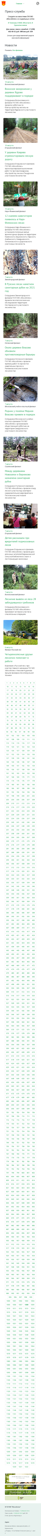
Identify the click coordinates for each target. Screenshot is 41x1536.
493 (18, 981)
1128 (26, 1395)
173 (7, 781)
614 (23, 1056)
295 (18, 856)
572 (23, 1030)
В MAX (20, 23)
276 (12, 845)
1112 (20, 1384)
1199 (32, 1448)
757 (18, 1146)
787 (18, 1165)
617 (7, 1060)
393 (28, 917)
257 (7, 834)
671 (7, 1094)
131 (7, 754)
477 (28, 969)
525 (28, 999)
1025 (8, 1320)
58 (33, 709)
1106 (14, 1380)
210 (12, 803)
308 (23, 864)
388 (33, 913)
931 (18, 1256)
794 (23, 1169)
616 (33, 1056)
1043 (26, 1331)
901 (18, 1237)
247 (18, 826)
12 (16, 687)
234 (12, 819)
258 (12, 834)
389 (7, 917)
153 (28, 766)
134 (23, 754)
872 (23, 1218)
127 (18, 751)
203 (7, 800)
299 (7, 860)
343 (18, 886)
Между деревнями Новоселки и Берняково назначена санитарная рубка (18, 476)
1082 (20, 1361)
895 (18, 1233)
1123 (26, 1391)
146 (23, 762)
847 (18, 1203)
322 (33, 871)
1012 (20, 1308)
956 (23, 1271)
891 (28, 1229)
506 (23, 988)
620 (23, 1060)
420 (12, 935)
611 (7, 1056)
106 (33, 736)
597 (28, 1045)
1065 (8, 1350)
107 (7, 739)
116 (23, 743)
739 (18, 1135)
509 (7, 992)
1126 (14, 1395)
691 (18, 1105)
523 (18, 999)
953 (7, 1271)
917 (7, 1248)
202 (33, 796)
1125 (8, 1395)
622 (33, 1060)
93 (33, 728)
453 (28, 954)
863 (7, 1214)
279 (28, 845)
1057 (20, 1342)
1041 (14, 1331)
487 (18, 977)
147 (28, 762)
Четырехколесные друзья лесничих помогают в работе (19, 658)
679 (18, 1097)
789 (28, 1165)
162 (12, 773)
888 (12, 1229)
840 (12, 1199)
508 (33, 988)
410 (23, 928)
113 (7, 743)
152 (23, 766)
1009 (32, 1305)
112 (33, 739)
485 (7, 977)
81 (12, 724)
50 (29, 705)
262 (33, 834)
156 (12, 770)
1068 (26, 1350)
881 (7, 1226)
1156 (14, 1418)
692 (23, 1105)
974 (23, 1282)
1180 (8, 1437)
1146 (14, 1410)
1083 (26, 1361)
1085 (8, 1365)
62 (20, 713)
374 (23, 905)
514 (33, 992)
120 (12, 747)
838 (33, 1195)
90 (20, 728)
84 (25, 724)
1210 (8, 1459)
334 (33, 879)
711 (28, 1116)
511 (18, 992)
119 (7, 747)
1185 (8, 1440)
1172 (20, 1429)
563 (7, 1026)
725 (7, 1128)
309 (28, 864)
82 (16, 724)
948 (12, 1267)
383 (7, 913)
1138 (26, 1403)
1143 (26, 1406)
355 (18, 894)
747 (28, 1139)
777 (28, 1158)
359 (7, 898)
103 (18, 736)
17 (7, 690)
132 (12, 754)
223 (18, 811)
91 (25, 728)
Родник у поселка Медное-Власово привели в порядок (20, 412)
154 (33, 766)
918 (12, 1248)
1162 (20, 1422)
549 (28, 1015)
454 (33, 954)
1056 (14, 1342)
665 (7, 1090)
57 (29, 709)
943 (18, 1263)
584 (23, 1037)
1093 (26, 1369)
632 (23, 1067)
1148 (26, 1410)
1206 (14, 1455)
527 (7, 1003)
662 (23, 1086)
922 (33, 1248)
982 (33, 1286)
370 (33, 901)
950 (23, 1267)
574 (33, 1030)
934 (33, 1256)
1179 (32, 1433)
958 (33, 1271)
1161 (14, 1422)
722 (23, 1124)
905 (7, 1241)
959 (7, 1275)
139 (18, 758)
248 (23, 826)
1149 (32, 1410)
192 (12, 792)
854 (23, 1207)
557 (7, 1022)
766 (33, 1150)
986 (23, 1290)
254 (23, 830)
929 (7, 1256)
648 (12, 1079)
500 (23, 984)
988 (33, 1290)
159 (28, 770)
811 (18, 1180)
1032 (20, 1324)
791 (7, 1169)
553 (18, 1018)
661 (18, 1086)
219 (28, 807)
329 (7, 879)
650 (23, 1079)
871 (18, 1218)
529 (18, 1003)
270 (12, 841)
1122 (20, 1391)
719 (7, 1124)
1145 (8, 1410)
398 (23, 920)
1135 (8, 1403)
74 (12, 721)
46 (12, 705)
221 (7, 811)
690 (12, 1105)
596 (23, 1045)
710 (23, 1116)
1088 (26, 1365)
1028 (26, 1320)
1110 (8, 1384)
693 (28, 1105)
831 (28, 1192)
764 (23, 1150)
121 (18, 747)
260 (23, 834)
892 (33, 1229)
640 (33, 1071)
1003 (26, 1301)
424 (33, 935)
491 (7, 981)
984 (12, 1290)
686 (23, 1101)
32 (12, 698)
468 (12, 966)
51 (33, 705)
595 (18, 1045)
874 (33, 1218)
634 (33, 1067)
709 (18, 1116)
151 (18, 766)
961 (18, 1275)
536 (23, 1007)
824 (23, 1188)
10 (7, 687)
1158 (26, 1418)
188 (23, 788)
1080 (8, 1361)
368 (23, 901)
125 (7, 751)
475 (18, 969)
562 (33, 1022)
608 (23, 1052)
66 (7, 717)
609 (28, 1052)
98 (24, 732)
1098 (26, 1373)
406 (33, 924)
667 (18, 1090)
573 (28, 1030)
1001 (14, 1301)
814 (33, 1180)
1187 (20, 1440)
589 (18, 1041)
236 (23, 819)
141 (28, 758)
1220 (14, 1467)
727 (18, 1128)
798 (12, 1173)
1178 (26, 1433)
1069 (32, 1350)
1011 (14, 1308)
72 (33, 717)
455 (7, 958)
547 (18, 1015)
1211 (14, 1459)
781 (18, 1161)
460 (33, 958)
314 (23, 868)
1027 (20, 1320)
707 (7, 1116)
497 (7, 984)
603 (28, 1048)
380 (23, 909)
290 (23, 852)
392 (23, 917)
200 (23, 796)
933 (28, 1256)
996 (15, 1297)
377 (7, 909)
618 (12, 1060)
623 (7, 1063)
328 (33, 875)
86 (33, 724)
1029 (32, 1320)
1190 (8, 1444)
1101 (14, 1376)
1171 (14, 1429)
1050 (8, 1339)
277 (18, 845)
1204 (32, 1452)
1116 (14, 1388)
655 (18, 1082)
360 (12, 898)
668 (23, 1090)
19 (16, 690)
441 (28, 947)
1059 (32, 1342)
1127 (20, 1395)
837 (28, 1195)
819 (28, 1184)
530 (23, 1003)
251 (7, 830)
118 (33, 743)
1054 (32, 1339)
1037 (20, 1327)
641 (7, 1075)
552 (12, 1018)
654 (12, 1082)
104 (23, 736)
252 (12, 830)
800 (23, 1173)
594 (12, 1045)
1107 (20, 1380)
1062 (20, 1346)
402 (12, 924)
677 (7, 1097)
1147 (20, 1410)
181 (18, 785)
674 (23, 1094)
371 (7, 905)
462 (12, 962)
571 (18, 1030)
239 (7, 822)
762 (12, 1150)
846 (12, 1203)
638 (23, 1071)
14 (25, 687)
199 (18, 796)
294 (12, 856)
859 (18, 1210)
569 (7, 1030)
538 (33, 1007)
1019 (32, 1312)
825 (28, 1188)
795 (28, 1169)
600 (12, 1048)
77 (25, 721)
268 (33, 837)
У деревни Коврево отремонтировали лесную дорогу (19, 156)
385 (18, 913)
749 (7, 1143)
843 (28, 1199)
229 (18, 815)
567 (28, 1026)
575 (7, 1033)
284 (23, 849)
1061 (14, 1346)
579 (28, 1033)
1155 (8, 1418)
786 (12, 1165)
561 (28, 1022)
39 (12, 702)
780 (12, 1161)
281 (7, 849)
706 (33, 1112)
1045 (8, 1335)
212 (23, 803)
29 (29, 694)
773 (7, 1158)
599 (7, 1048)
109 (18, 739)
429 (28, 939)
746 (23, 1139)
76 (20, 721)
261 (28, 834)
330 (12, 879)
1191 (14, 1444)
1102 (20, 1376)
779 (7, 1161)
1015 (8, 1312)
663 (28, 1086)
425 (7, 939)
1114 (32, 1384)
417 (28, 932)
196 (33, 792)
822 (12, 1188)
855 (28, 1207)
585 (28, 1037)
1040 (8, 1331)
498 (12, 984)
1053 (26, 1339)
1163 (26, 1422)
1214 (32, 1459)
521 (7, 999)
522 (12, 999)
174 (12, 781)
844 (33, 1199)
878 (23, 1222)
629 (7, 1067)
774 (12, 1158)
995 (10, 1297)
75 (16, 721)
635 (7, 1071)
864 (12, 1214)
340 (33, 883)
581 (7, 1037)
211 (18, 803)
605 (7, 1052)
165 (28, 773)
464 (23, 962)
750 (12, 1143)
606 (12, 1052)
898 (33, 1233)
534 (12, 1007)
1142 (20, 1406)
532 (33, 1003)
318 (12, 871)
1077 (20, 1357)
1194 (32, 1444)
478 (33, 969)
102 (12, 736)
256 (33, 830)
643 (18, 1075)
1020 (8, 1316)
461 (7, 962)
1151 (14, 1414)
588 (12, 1041)
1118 (26, 1388)
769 (18, 1154)
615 (28, 1056)
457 (18, 958)
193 (18, 792)
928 (33, 1252)
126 (12, 751)
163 (18, 773)
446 (23, 950)
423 (28, 935)
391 (18, 917)
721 (18, 1124)
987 (28, 1290)
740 (23, 1135)
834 (12, 1195)
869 (7, 1218)
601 (18, 1048)
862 (33, 1210)
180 (12, 785)
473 (7, 969)
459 (28, 958)
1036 (14, 1327)
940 (33, 1259)
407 (7, 928)
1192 (20, 1444)
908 (23, 1241)
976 (33, 1282)
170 (23, 777)
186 (12, 788)
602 (23, 1048)
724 (33, 1124)
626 (23, 1063)
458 (23, 958)
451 (18, 954)
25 (12, 694)
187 (18, 788)
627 (28, 1063)
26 (16, 694)
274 (33, 841)
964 (33, 1275)
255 (28, 830)
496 (33, 981)
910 (33, 1241)
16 (33, 687)
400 (33, 920)
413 (7, 932)
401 (7, 924)
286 (33, 849)
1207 (20, 1455)
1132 (20, 1399)
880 (33, 1222)
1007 (20, 1305)
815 (7, 1184)
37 (33, 698)
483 (28, 973)
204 (12, 800)
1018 (26, 1312)
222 (12, 811)
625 (18, 1063)
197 (7, 796)
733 (18, 1131)
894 (12, 1233)
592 (33, 1041)
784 (33, 1161)
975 (28, 1282)
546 (12, 1015)
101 (7, 736)
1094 (32, 1369)
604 (33, 1048)
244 (33, 822)
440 (23, 947)
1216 (14, 1463)
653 (7, 1082)
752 (23, 1143)
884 (23, 1226)
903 (28, 1237)
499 (18, 984)
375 (28, 905)
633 (28, 1067)
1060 (8, 1346)
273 (28, 841)
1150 (8, 1414)
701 (7, 1112)
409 (18, 928)
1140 (8, 1406)
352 (33, 890)
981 (28, 1286)
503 (7, 988)
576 (12, 1033)
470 (23, 966)
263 (7, 837)
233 (7, 819)
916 (33, 1244)
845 (7, 1203)
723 (28, 1124)
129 (28, 751)
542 (23, 1011)
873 (28, 1218)
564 (12, 1026)
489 (28, 977)
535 (18, 1007)
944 (23, 1263)
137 (7, 758)
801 (28, 1173)
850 (33, 1203)
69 (20, 717)
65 (33, 713)
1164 (32, 1422)
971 (7, 1282)
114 (12, 743)
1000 (8, 1301)
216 (12, 807)
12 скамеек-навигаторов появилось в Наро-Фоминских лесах (18, 219)
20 (20, 690)
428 (23, 939)
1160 (8, 1422)
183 (28, 785)
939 (28, 1259)
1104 (32, 1376)
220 (33, 807)
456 (12, 958)
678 (12, 1097)
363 (28, 898)
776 (23, 1158)
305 (7, 864)
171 (28, 777)
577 (18, 1033)
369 (28, 901)
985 (18, 1290)
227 (7, 815)
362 (23, 898)
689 (7, 1105)
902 (23, 1237)
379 (18, 909)
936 (12, 1259)
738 (12, 1135)
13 (20, 687)
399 (28, 920)
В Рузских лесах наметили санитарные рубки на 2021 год (20, 287)
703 (18, 1112)
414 (12, 932)
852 (12, 1207)
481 (18, 973)
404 (23, 924)
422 (23, 935)
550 (33, 1015)
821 (7, 1188)
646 (33, 1075)
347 (7, 890)
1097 (20, 1373)
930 (12, 1256)
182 (23, 785)
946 (33, 1263)
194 (23, 792)
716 (23, 1120)
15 (29, 687)
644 (23, 1075)
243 (28, 822)
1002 (20, 1301)
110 (23, 739)
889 (18, 1229)
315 (28, 868)
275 (7, 845)
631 (18, 1067)
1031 (14, 1324)
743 (7, 1139)
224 (23, 811)
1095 (8, 1373)
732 (12, 1131)
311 (7, 868)
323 (7, 875)
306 (12, 864)
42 (25, 702)
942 (12, 1263)
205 (18, 800)
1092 (20, 1369)
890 (23, 1229)
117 (28, 743)
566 (23, 1026)
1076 (14, 1357)
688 (33, 1101)
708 (12, 1116)
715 (18, 1120)
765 (28, 1150)
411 (28, 928)
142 (33, 758)
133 (18, 754)
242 (23, 822)
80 (7, 724)
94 (7, 732)
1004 (32, 1301)
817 (18, 1184)
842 (23, 1199)
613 (18, 1056)
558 (12, 1022)
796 (33, 1169)
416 (23, 932)
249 (28, 826)
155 (7, 770)
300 (12, 860)
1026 (14, 1320)
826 (33, 1188)
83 (20, 724)
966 (12, 1278)
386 (23, 913)
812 (23, 1180)
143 (7, 762)
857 (7, 1210)
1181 (14, 1437)
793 (18, 1169)
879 (28, 1222)
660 (12, 1086)
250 (33, 826)
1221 (20, 1467)
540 (12, 1011)
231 (28, 815)
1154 (32, 1414)
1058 (26, 1342)
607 (18, 1052)
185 (7, 788)
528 (12, 1003)
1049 (32, 1335)
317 (7, 871)
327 (28, 875)
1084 (32, 1361)
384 (12, 913)
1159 (32, 1418)
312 (12, 868)
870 (12, 1218)
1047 (20, 1335)
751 (18, 1143)
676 (33, 1094)
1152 (20, 1414)
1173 (26, 1429)
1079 (32, 1357)
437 (7, 947)
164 (23, 773)
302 (23, 860)
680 (23, 1097)
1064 (32, 1346)
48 (20, 705)
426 (12, 939)
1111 (14, 1384)
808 (33, 1177)
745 (18, 1139)
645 (28, 1075)
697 (18, 1109)
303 (28, 860)
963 (28, 1275)
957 (28, 1271)
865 (18, 1214)
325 (18, 875)
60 (12, 713)
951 (28, 1267)
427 (18, 939)
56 (25, 709)
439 (18, 947)
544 (33, 1011)
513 (28, 992)
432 (12, 943)
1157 (20, 1418)
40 (16, 702)
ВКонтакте (27, 23)
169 (18, 777)
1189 (32, 1440)
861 (28, 1210)
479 (7, 973)
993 (28, 1293)
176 (23, 781)
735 (28, 1131)
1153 (26, 1414)
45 (7, 705)
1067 (20, 1350)
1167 (20, 1425)
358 (33, 894)
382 (33, 909)
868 (33, 1214)
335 (7, 883)
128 (23, 751)
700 (33, 1109)
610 (33, 1052)
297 (28, 856)
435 (28, 943)
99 (28, 732)
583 (18, 1037)
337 (18, 883)
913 (18, 1244)
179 (7, 785)
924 (12, 1252)
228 (12, 815)
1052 (20, 1339)
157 (18, 770)
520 (33, 996)
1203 (26, 1452)
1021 (14, 1316)
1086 (14, 1365)
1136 (14, 1403)
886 (33, 1226)
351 (28, 890)
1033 (26, 1324)
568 (33, 1026)
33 (16, 698)
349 (18, 890)
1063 (26, 1346)
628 (33, 1063)
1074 (32, 1354)
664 (33, 1086)
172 (33, 777)
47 (16, 705)
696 (12, 1109)
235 (18, 819)
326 (23, 875)
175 (18, 781)
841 (18, 1199)
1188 (26, 1440)
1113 (26, 1384)
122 (23, 747)
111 (28, 739)
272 (23, 841)
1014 (32, 1308)
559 (18, 1022)
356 (23, 894)
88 (12, 728)
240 (12, 822)
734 (23, 1131)
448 (33, 950)
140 (23, 758)
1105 (8, 1380)
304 (33, 860)
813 (28, 1180)
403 (18, 924)
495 (28, 981)
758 (23, 1146)
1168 (26, 1425)
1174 (32, 1429)
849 (28, 1203)
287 (7, 852)
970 (33, 1278)
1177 (20, 1433)
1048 (26, 1335)
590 (23, 1041)
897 (28, 1233)
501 (28, 984)
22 (29, 690)
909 (28, 1241)
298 (33, 856)
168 (12, 777)
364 (33, 898)
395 (7, 920)
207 (28, 800)
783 (28, 1161)
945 (28, 1263)
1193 (26, 1444)
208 (33, 800)
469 (18, 966)
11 (12, 687)
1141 (14, 1406)
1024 (32, 1316)
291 (28, 852)
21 (25, 690)
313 (18, 868)
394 (33, 917)
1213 (26, 1459)
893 (7, 1233)
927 (28, 1252)
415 (18, 932)
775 (18, 1158)
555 (28, 1018)
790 (33, 1165)
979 (18, 1286)
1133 (26, 1399)
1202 (20, 1452)
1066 (14, 1350)
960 (12, 1275)
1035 (8, 1327)
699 (28, 1109)
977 (7, 1286)
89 (16, 728)
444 (12, 950)
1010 (8, 1308)
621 (28, 1060)
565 (18, 1026)
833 (7, 1195)
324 (12, 875)
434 (23, 943)
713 (7, 1120)
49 (25, 705)
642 (12, 1075)
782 (23, 1161)
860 (23, 1210)
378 (12, 909)
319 (18, 871)
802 (33, 1173)
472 (33, 966)
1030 (8, 1324)
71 (29, 717)
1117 (20, 1388)
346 (33, 886)
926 (23, 1252)
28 (25, 694)
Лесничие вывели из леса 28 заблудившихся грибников (20, 600)
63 (25, 713)
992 (23, 1293)
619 (18, 1060)
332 (23, 879)
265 (18, 837)
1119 (32, 1388)
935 (7, 1259)
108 (12, 739)
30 (33, 694)
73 (7, 721)
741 (28, 1135)
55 (20, 709)
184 (33, 785)
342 (12, 886)
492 (12, 981)
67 (12, 717)
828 (12, 1192)
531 (28, 1003)
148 (33, 762)
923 (7, 1252)
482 (23, 973)
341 (7, 886)
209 (7, 803)
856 (33, 1207)
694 (33, 1105)
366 (12, 901)
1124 (32, 1391)
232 (33, 815)
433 (18, 943)
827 (7, 1192)
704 (23, 1112)
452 (23, 954)
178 (33, 781)
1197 (20, 1448)
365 (7, 901)
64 (29, 713)
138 (12, 758)
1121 (14, 1391)
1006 (14, 1305)
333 (28, 879)
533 (7, 1007)
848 (23, 1203)
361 (18, 898)
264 (12, 837)
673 (18, 1094)
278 (23, 845)
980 (23, 1286)
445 (18, 950)
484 (33, 973)
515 (7, 996)
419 (7, 935)
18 (12, 690)
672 (12, 1094)
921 (28, 1248)
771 (28, 1154)
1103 (26, 1376)
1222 (26, 1467)
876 (12, 1222)
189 (28, 788)
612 (12, 1056)
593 (7, 1045)
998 (25, 1297)
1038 (26, 1327)
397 (18, 920)
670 (33, 1090)
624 (12, 1063)
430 (33, 939)
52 (7, 709)
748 (33, 1139)
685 (18, 1101)
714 (12, 1120)
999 (30, 1297)
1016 (14, 1312)
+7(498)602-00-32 (25, 1511)
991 (18, 1293)
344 (23, 886)
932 (23, 1256)
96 (16, 732)
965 (7, 1278)
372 (12, 905)
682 (33, 1097)
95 (11, 732)
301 (18, 860)
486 (12, 977)
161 (7, 773)
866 (23, 1214)
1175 (8, 1433)
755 (7, 1146)
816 (12, 1184)
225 (28, 811)
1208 (26, 1455)
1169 (32, 1425)
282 (12, 849)
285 (28, 849)
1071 (14, 1354)
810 (12, 1180)
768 (12, 1154)
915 (28, 1244)
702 (12, 1112)
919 (18, 1248)
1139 (32, 1403)
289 (18, 852)
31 (7, 698)
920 (23, 1248)
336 (12, 883)
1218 (26, 1463)
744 (12, 1139)
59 (7, 713)
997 (20, 1297)
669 (28, 1090)
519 (28, 996)
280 (33, 845)
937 (18, 1259)
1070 (8, 1354)
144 (12, 762)
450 (12, 954)
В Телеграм (12, 23)
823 (18, 1188)
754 (33, 1143)
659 (7, 1086)
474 (12, 969)
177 (28, 781)
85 (29, 724)
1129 (32, 1395)
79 (33, 721)
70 (25, 717)
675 (28, 1094)
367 (18, 901)
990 (12, 1293)
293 (7, 856)
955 (18, 1271)
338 (23, 883)
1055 (8, 1342)
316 (33, 868)
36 (29, 698)
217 (18, 807)
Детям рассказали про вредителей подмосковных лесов (19, 541)
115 (18, 743)
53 (12, 709)
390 (12, 917)
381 (28, 909)
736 (33, 1131)
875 (7, 1222)
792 (12, 1169)
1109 (32, 1380)
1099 (32, 1373)
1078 (26, 1357)
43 (29, 702)
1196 (14, 1448)
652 (33, 1079)
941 (7, 1263)
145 (18, 762)
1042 (20, 1331)
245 (7, 826)
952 (33, 1267)
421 (18, 935)
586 (33, 1037)
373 (18, 905)
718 (33, 1120)
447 (28, 950)
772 (33, 1154)
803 (7, 1177)
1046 (14, 1335)
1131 (14, 1399)
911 (7, 1244)
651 (28, 1079)
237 (28, 819)
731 (7, 1131)
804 (12, 1177)
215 (7, 807)
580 (33, 1033)
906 (12, 1241)
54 (16, 709)
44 (33, 702)
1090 (8, 1369)
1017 (20, 1312)
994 (33, 1293)
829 (18, 1192)
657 (28, 1082)
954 (12, 1271)
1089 (32, 1365)
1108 (26, 1380)
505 (18, 988)
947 (7, 1267)
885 (28, 1226)
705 (28, 1112)
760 (33, 1146)
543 (28, 1011)
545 (7, 1015)
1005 (8, 1305)
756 (12, 1146)
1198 (26, 1448)
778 (33, 1158)
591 (28, 1041)
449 (7, 954)
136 (33, 754)
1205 (8, 1455)
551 (7, 1018)
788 (23, 1165)
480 (12, 973)
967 (18, 1278)
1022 (20, 1316)
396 (12, 920)
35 (25, 698)
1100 (8, 1376)
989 (7, 1293)
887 (7, 1229)
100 (33, 732)
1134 (32, 1399)
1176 (14, 1433)
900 (12, 1237)
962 (23, 1275)
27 (20, 694)
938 (23, 1259)
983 (7, 1290)
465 (28, 962)
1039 (32, 1327)
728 (23, 1128)
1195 (8, 1448)
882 (12, 1226)
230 (23, 815)
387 (28, 913)
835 (18, 1195)
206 (23, 800)
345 (28, 886)
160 (33, 770)
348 (12, 890)
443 (7, 950)
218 (23, 807)
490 (33, 977)
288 (12, 852)
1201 (14, 1452)
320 (23, 871)
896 (23, 1233)
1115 (8, 1388)
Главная (19, 4)
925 (18, 1252)
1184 (32, 1437)
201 (28, 796)
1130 (8, 1399)
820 (33, 1184)
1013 (26, 1308)
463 (18, 962)
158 (23, 770)
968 (23, 1278)
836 (23, 1195)
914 (23, 1244)
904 (33, 1237)
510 (12, 992)
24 (7, 694)
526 (33, 999)
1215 (8, 1463)
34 (20, 698)
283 (18, 849)
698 (23, 1109)
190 (33, 788)
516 (12, 996)
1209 (32, 1455)
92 (29, 728)
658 (33, 1082)
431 (7, 943)
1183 (26, 1437)
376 (33, 905)
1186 (14, 1440)
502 (33, 984)
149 (7, 766)
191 (7, 792)
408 (12, 928)
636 (12, 1071)
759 (28, 1146)
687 (28, 1101)
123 (28, 747)
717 (28, 1120)
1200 (8, 1452)
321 (28, 871)
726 (12, 1128)
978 (12, 1286)
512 (23, 992)
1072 (20, 1354)
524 (23, 999)
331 (18, 879)
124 (33, 747)
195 (28, 792)
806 (23, 1177)
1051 (14, 1339)
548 (23, 1015)
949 (18, 1267)
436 (33, 943)
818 (23, 1184)
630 (12, 1067)
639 (28, 1071)
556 (33, 1018)
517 (18, 996)
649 (18, 1079)
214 (33, 803)
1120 (8, 1391)
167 (7, 777)
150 (12, 766)
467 (7, 966)
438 (12, 947)
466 (33, 962)
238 (33, 819)
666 (12, 1090)
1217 (20, 1463)
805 (18, 1177)
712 (33, 1116)
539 (7, 1011)
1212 (20, 1459)
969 (28, 1278)
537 (28, 1007)
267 (28, 837)
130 (33, 751)
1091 (14, 1369)
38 (7, 702)
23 (33, 690)
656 (23, 1082)
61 (16, 713)
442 (33, 947)
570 (12, 1030)
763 (18, 1150)
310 (33, 864)
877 (18, 1222)
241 (18, 822)
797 (7, 1173)
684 (12, 1101)
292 (33, 852)
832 (33, 1192)
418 (33, 932)
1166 (14, 1425)
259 (18, 834)
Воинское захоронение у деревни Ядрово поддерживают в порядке (19, 92)
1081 (14, 1361)
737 (7, 1135)
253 (18, 830)
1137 (20, 1403)
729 (28, 1128)
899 (7, 1237)
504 (12, 988)
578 (23, 1033)
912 (12, 1244)
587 (7, 1041)
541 (18, 1011)
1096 (14, 1373)
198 (12, 796)
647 (7, 1079)
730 (33, 1128)
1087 (20, 1365)
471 (28, 966)
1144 (32, 1406)
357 (28, 894)
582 (12, 1037)
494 (23, 981)
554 (23, 1018)
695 (7, 1109)
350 (23, 890)
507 (28, 988)
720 (12, 1124)
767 (7, 1154)
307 (18, 864)
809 (7, 1180)
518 (23, 996)
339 (28, 883)
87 (7, 728)
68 (16, 717)
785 (7, 1165)
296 (23, 856)
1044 (32, 1331)
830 (23, 1192)
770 (23, 1154)
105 (28, 736)
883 (18, 1226)
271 (18, 841)
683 (7, 1101)
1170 (8, 1429)
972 (12, 1282)
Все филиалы (18, 50)
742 (33, 1135)
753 (28, 1143)
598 (33, 1045)
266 (23, 837)
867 (28, 1214)
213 (28, 803)
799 (18, 1173)
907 (18, 1241)
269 (7, 841)
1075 (8, 1357)
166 (33, 773)
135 (28, 754)
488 (23, 977)
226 (33, 811)
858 (12, 1210)
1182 (20, 1437)
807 (28, 1177)
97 (20, 732)
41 (20, 702)
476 (23, 969)
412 (33, 928)
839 (7, 1199)
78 (29, 721)
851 (7, 1207)
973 (18, 1282)
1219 (32, 1463)
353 (7, 894)
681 (28, 1097)
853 (18, 1207)
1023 (26, 1316)
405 (28, 924)
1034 (32, 1324)
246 (12, 826)
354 (12, 894)
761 (7, 1150)
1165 (8, 1425)
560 (23, 1022)
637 (18, 1071)
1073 (26, 1354)
